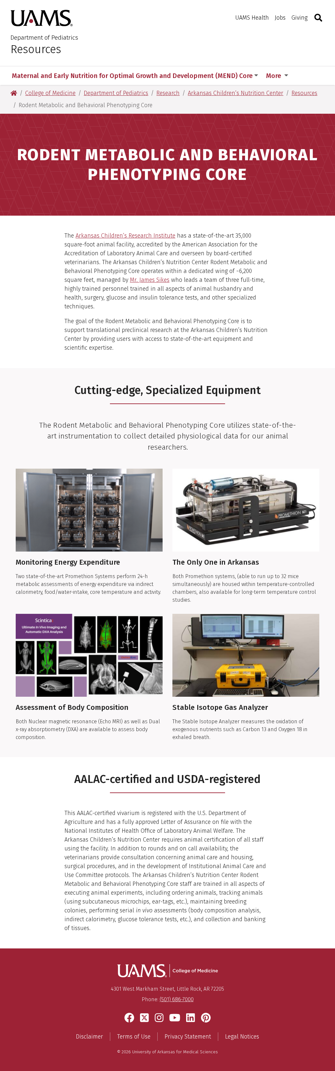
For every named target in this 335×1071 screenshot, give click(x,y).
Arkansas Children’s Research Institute (125, 235)
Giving (299, 17)
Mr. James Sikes (149, 279)
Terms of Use (133, 1036)
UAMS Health (252, 17)
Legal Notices (242, 1036)
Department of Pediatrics (44, 37)
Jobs (280, 17)
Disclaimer (89, 1036)
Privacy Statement (188, 1036)
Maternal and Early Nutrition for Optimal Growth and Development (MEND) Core (132, 76)
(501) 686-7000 (177, 999)
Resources (35, 49)
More (274, 76)
